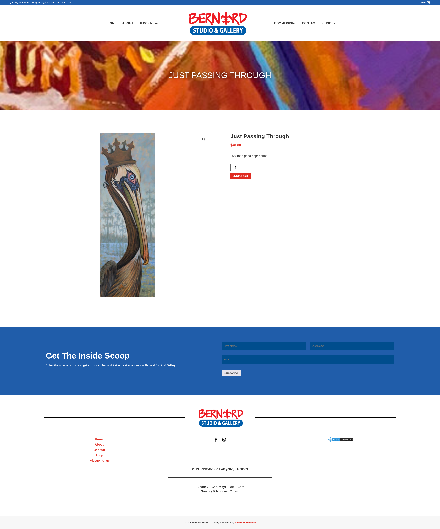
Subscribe (231, 373)
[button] (204, 139)
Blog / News (149, 23)
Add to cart (240, 176)
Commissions (285, 23)
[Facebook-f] (216, 440)
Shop (326, 23)
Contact (309, 23)
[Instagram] (224, 440)
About (127, 23)
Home (112, 23)
